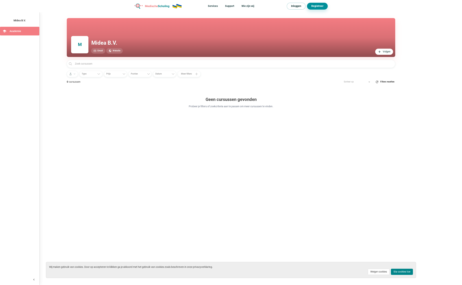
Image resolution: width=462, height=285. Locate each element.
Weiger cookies (378, 271)
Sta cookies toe (401, 271)
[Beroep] (72, 74)
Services (213, 6)
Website (116, 50)
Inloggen (296, 6)
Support (229, 6)
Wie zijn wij (247, 6)
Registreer (317, 6)
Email (100, 50)
